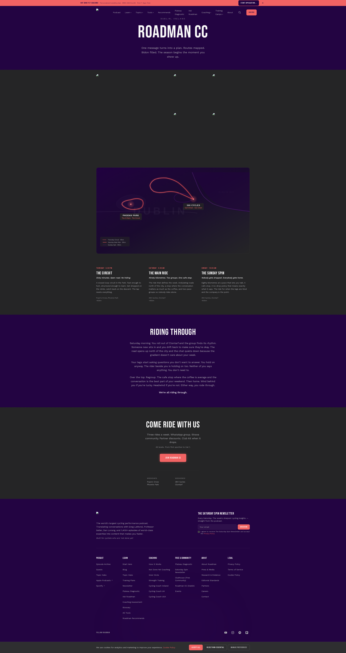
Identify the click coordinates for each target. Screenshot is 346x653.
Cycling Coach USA (157, 597)
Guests (99, 569)
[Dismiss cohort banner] (262, 3)
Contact (205, 597)
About (230, 12)
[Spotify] (240, 633)
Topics (139, 12)
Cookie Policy (234, 575)
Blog (125, 569)
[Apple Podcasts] (247, 633)
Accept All (196, 647)
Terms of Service (235, 569)
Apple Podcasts (103, 580)
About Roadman (209, 564)
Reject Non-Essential (215, 647)
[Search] (239, 12)
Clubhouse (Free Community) (182, 579)
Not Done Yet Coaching (159, 569)
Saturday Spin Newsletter (181, 570)
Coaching (206, 12)
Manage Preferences (239, 647)
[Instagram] (233, 633)
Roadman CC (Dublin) (184, 586)
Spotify (99, 586)
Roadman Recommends (133, 618)
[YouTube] (226, 633)
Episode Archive (103, 564)
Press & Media (208, 569)
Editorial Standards (210, 580)
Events (178, 591)
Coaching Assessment (132, 602)
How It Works (155, 564)
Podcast (117, 12)
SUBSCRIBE (244, 527)
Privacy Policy (209, 534)
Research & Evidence (211, 575)
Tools (150, 12)
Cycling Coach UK (157, 591)
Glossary (126, 607)
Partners (205, 586)
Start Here (127, 564)
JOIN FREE (251, 12)
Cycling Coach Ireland (158, 586)
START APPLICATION (249, 3)
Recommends (164, 12)
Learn (128, 12)
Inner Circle (154, 575)
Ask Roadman (129, 597)
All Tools (127, 613)
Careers (205, 591)
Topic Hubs (101, 575)
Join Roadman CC (173, 457)
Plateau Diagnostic (131, 591)
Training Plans (129, 580)
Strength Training (156, 580)
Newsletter (127, 586)
